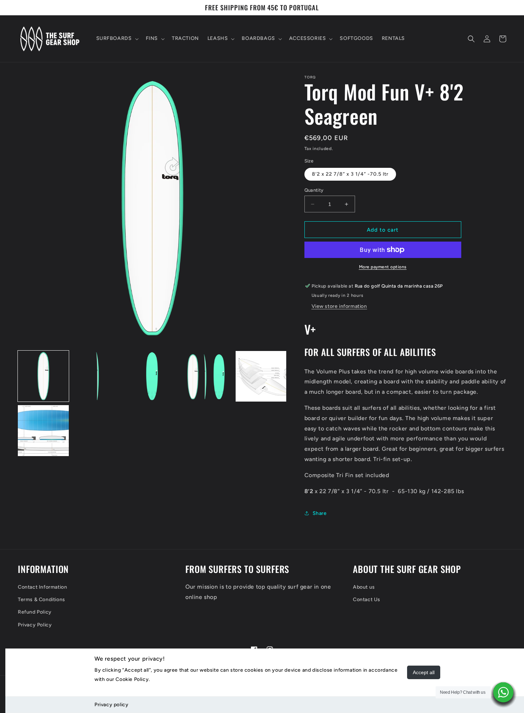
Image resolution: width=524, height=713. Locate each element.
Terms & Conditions (41, 599)
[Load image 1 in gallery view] (43, 376)
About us (364, 587)
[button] (117, 38)
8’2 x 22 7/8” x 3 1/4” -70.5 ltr (350, 174)
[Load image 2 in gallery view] (97, 376)
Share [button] (320, 513)
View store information (339, 306)
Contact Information (42, 587)
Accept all (424, 672)
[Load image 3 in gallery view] (152, 376)
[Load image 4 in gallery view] (206, 376)
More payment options (383, 266)
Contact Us (366, 599)
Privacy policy (111, 705)
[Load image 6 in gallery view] (43, 430)
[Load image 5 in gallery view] (261, 376)
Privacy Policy (35, 625)
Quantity (314, 190)
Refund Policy (35, 612)
